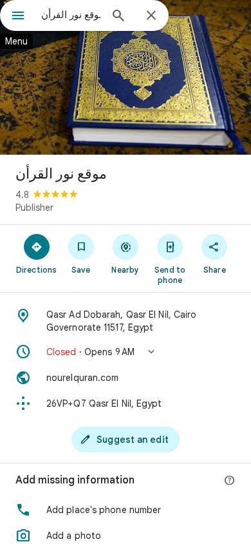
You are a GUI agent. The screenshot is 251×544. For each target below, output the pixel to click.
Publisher (34, 207)
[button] (125, 352)
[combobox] (70, 15)
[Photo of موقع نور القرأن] (125, 77)
